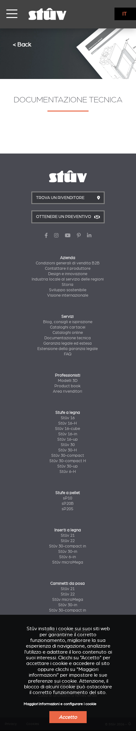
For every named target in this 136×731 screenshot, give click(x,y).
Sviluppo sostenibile (67, 290)
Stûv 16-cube (67, 428)
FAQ (67, 354)
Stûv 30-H (67, 450)
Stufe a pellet (67, 493)
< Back (22, 44)
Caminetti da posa (67, 583)
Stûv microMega (67, 562)
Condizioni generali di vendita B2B (68, 263)
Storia (67, 284)
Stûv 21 (68, 535)
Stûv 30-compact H (67, 461)
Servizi (67, 316)
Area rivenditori (67, 391)
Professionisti (67, 375)
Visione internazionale (67, 295)
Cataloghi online (68, 332)
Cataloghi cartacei (67, 327)
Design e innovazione (67, 274)
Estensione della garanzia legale (67, 349)
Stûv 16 (68, 418)
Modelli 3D (67, 380)
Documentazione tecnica (67, 338)
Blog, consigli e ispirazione (67, 322)
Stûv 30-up (67, 466)
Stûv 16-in (67, 434)
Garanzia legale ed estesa (67, 343)
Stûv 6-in (67, 557)
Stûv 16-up (67, 439)
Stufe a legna (67, 412)
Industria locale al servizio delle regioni (68, 279)
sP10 (67, 498)
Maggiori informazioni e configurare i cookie (60, 704)
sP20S (67, 509)
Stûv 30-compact (67, 455)
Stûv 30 (68, 445)
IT (124, 14)
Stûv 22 (68, 541)
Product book (67, 386)
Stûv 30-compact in (67, 546)
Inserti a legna (67, 530)
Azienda (67, 258)
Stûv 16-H (67, 423)
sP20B (68, 503)
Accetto (68, 717)
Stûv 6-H (67, 471)
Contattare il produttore (67, 268)
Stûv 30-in (67, 551)
